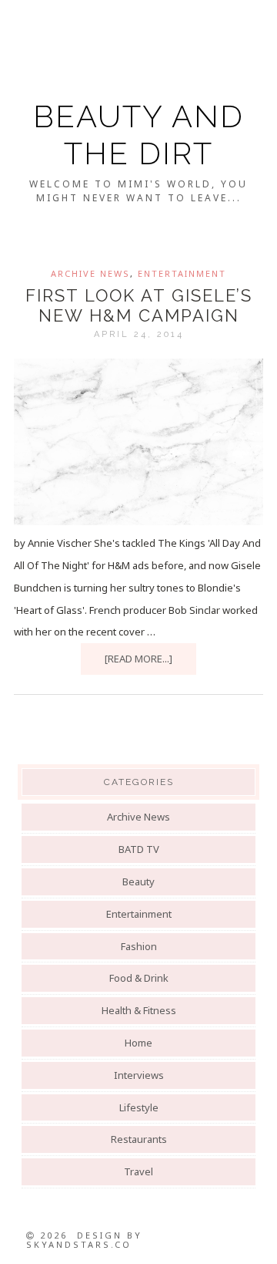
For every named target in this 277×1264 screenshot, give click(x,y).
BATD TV (138, 849)
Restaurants (139, 1139)
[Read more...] (138, 659)
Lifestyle (139, 1107)
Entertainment (182, 273)
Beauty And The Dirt (138, 134)
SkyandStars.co (79, 1244)
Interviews (139, 1075)
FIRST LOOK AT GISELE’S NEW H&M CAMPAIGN (138, 305)
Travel (138, 1171)
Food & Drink (139, 978)
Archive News (90, 273)
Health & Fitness (139, 1010)
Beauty (138, 881)
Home (138, 1043)
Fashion (139, 946)
